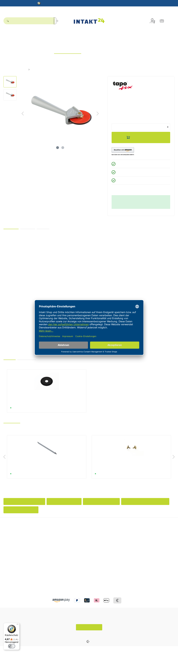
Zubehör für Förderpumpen (101, 501)
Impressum (9, 579)
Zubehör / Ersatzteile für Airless (24, 501)
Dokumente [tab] (43, 226)
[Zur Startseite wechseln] (89, 21)
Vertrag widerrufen (89, 627)
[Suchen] (57, 20)
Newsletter (128, 538)
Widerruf (67, 542)
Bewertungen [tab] (27, 226)
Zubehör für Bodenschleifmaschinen (145, 501)
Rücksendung (70, 546)
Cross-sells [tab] (9, 356)
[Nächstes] (97, 113)
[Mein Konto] (152, 21)
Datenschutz (10, 574)
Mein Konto (129, 527)
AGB (6, 583)
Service (68, 527)
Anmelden (127, 533)
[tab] (11, 226)
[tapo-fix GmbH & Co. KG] (123, 85)
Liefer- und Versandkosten (77, 538)
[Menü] (17, 625)
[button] (123, 151)
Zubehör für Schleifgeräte (64, 501)
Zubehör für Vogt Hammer (21, 509)
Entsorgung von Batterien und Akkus (83, 533)
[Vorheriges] (22, 113)
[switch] (11, 646)
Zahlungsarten (71, 551)
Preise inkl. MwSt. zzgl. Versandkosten (130, 117)
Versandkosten (80, 634)
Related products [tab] (26, 356)
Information (11, 569)
